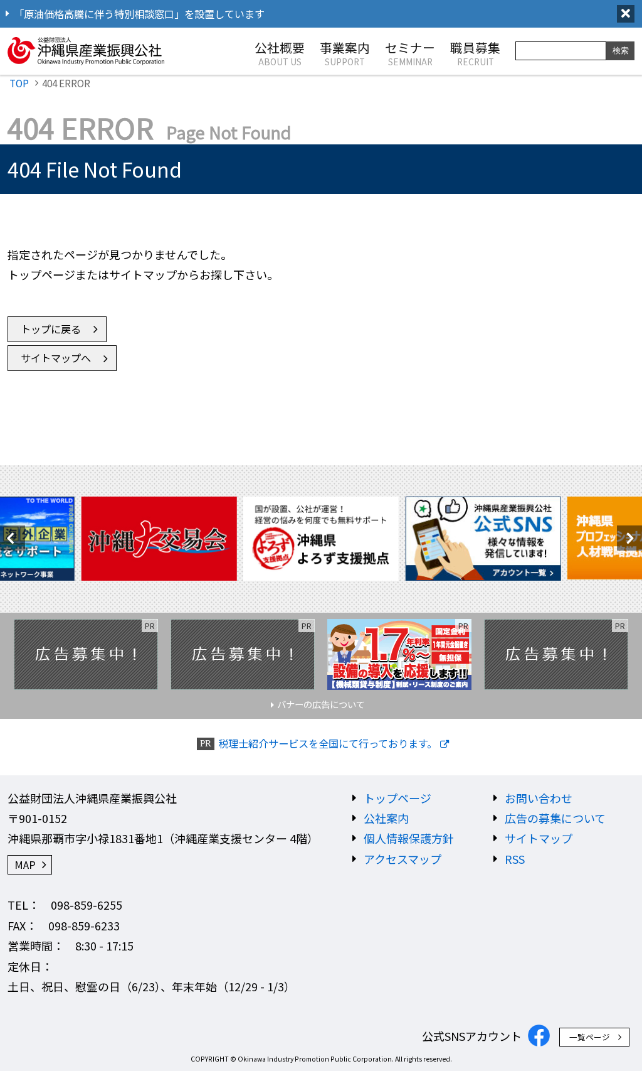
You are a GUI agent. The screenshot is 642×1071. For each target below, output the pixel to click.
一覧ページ (589, 1037)
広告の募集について (555, 818)
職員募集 (475, 52)
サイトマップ (538, 838)
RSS (515, 859)
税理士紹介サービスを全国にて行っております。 (327, 744)
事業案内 (345, 52)
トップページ (397, 798)
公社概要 (280, 52)
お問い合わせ (538, 798)
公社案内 (386, 818)
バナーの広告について (321, 704)
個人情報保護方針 (409, 838)
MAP (25, 864)
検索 (621, 50)
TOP (19, 83)
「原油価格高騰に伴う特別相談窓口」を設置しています (139, 13)
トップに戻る (51, 328)
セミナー (410, 52)
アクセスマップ (402, 859)
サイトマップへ (56, 357)
